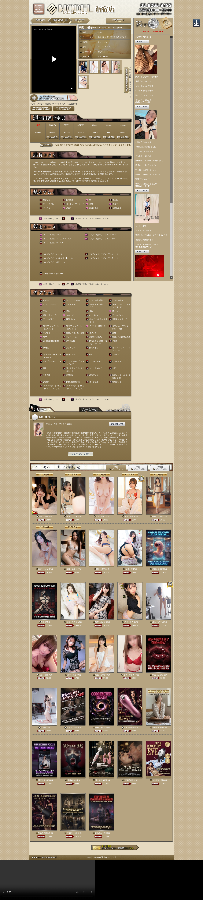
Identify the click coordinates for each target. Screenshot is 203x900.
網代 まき (129, 622)
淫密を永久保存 (44, 780)
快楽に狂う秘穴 (158, 675)
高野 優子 (100, 569)
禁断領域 (44, 622)
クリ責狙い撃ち (158, 780)
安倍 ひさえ (72, 622)
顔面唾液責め (130, 780)
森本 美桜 (71, 675)
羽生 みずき (100, 675)
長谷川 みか (157, 516)
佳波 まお (43, 675)
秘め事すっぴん (158, 728)
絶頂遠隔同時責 (158, 569)
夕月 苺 (129, 569)
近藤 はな (100, 516)
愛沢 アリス (72, 516)
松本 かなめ (129, 675)
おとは (43, 728)
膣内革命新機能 (130, 728)
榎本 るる (43, 516)
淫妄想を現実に (73, 833)
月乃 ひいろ (157, 622)
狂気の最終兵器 (44, 833)
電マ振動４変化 (101, 780)
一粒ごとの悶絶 (101, 728)
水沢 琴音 (129, 516)
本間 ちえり (72, 569)
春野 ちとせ (43, 569)
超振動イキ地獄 (101, 833)
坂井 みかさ (100, 622)
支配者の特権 (73, 780)
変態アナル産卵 (73, 728)
